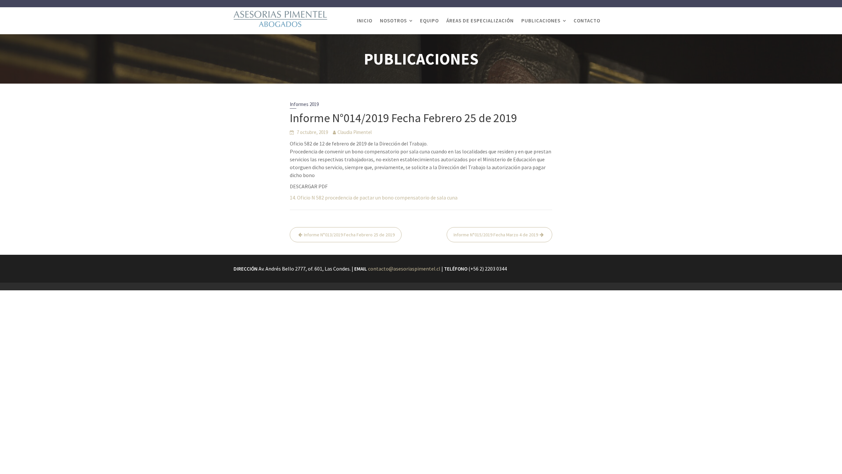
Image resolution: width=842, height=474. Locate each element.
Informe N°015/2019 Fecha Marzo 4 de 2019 (496, 235)
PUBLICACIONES (540, 20)
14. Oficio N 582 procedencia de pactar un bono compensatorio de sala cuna (374, 197)
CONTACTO (587, 20)
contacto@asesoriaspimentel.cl (404, 268)
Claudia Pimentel (354, 132)
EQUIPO (429, 20)
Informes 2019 (304, 104)
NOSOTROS (393, 20)
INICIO (364, 20)
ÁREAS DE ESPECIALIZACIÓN (480, 20)
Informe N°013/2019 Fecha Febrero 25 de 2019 (349, 235)
